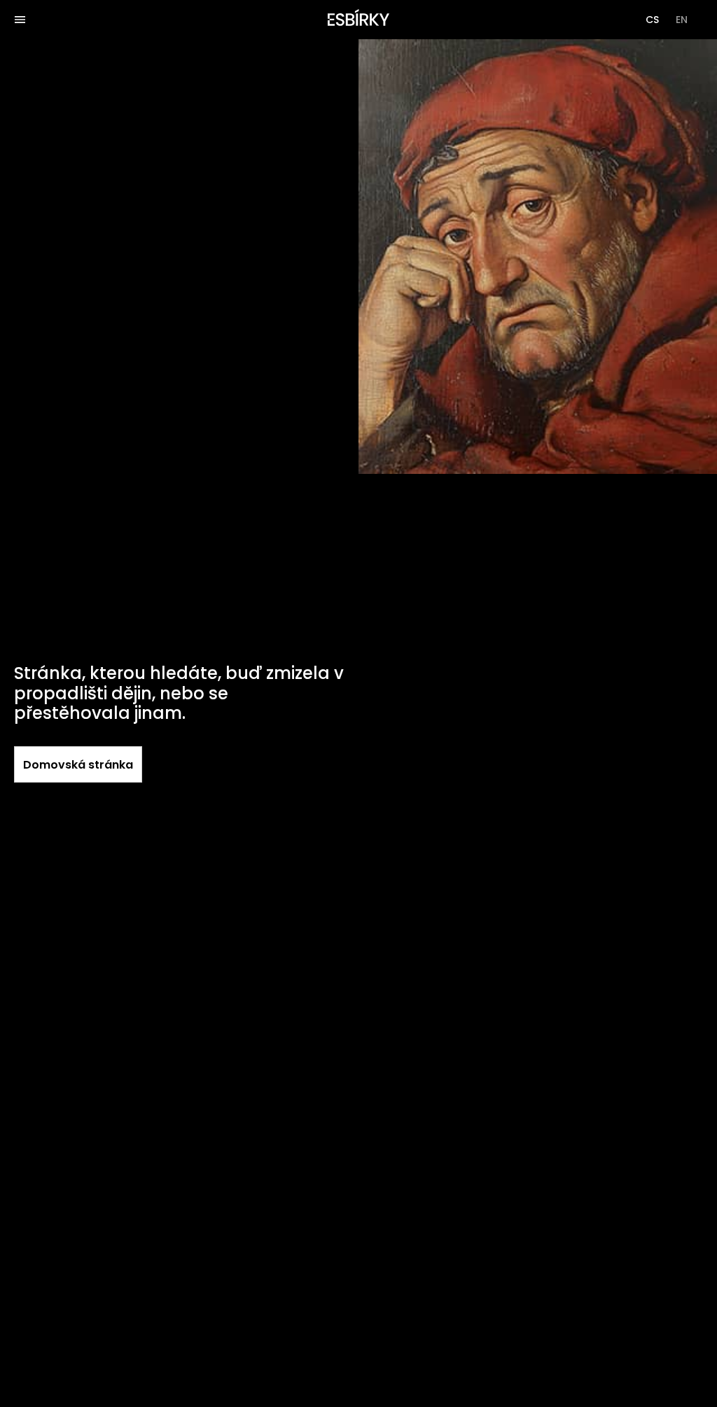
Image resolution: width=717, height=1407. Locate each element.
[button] (652, 19)
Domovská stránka (78, 765)
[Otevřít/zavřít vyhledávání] (50, 19)
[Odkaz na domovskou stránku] (358, 19)
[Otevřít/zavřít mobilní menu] (19, 19)
